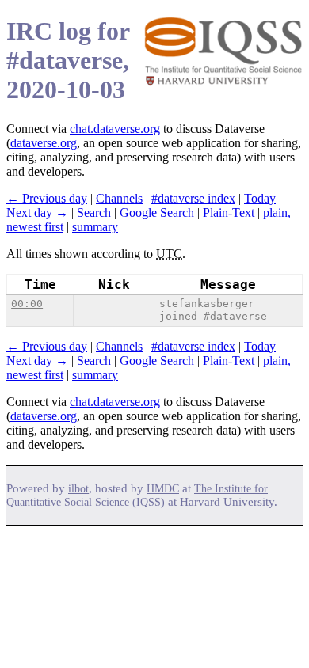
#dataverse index (193, 198)
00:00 (27, 303)
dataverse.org (43, 143)
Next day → (37, 212)
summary (95, 226)
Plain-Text (228, 212)
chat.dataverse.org (115, 128)
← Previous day (46, 198)
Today (260, 198)
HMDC (163, 489)
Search (94, 212)
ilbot (78, 489)
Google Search (157, 212)
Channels (119, 198)
